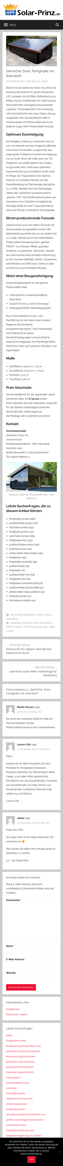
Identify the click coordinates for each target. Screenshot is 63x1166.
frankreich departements (20, 1072)
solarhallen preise (16, 1125)
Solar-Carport (45, 614)
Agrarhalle (15, 622)
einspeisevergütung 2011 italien (23, 1135)
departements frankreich (20, 1067)
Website (11, 972)
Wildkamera (13, 1009)
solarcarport (13, 1077)
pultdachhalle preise (17, 1082)
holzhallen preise (15, 1093)
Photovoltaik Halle (38, 626)
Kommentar (14, 900)
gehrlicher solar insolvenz (20, 1061)
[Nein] (59, 1151)
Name (10, 946)
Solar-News (12, 619)
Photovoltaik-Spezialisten (23, 614)
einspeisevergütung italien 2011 (23, 1046)
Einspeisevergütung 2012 (20, 1130)
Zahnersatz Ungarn (17, 1014)
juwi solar (11, 1088)
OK (31, 1159)
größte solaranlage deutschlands (24, 1119)
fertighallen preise (16, 1040)
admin (44, 81)
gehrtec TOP (21, 626)
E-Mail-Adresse (16, 959)
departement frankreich (19, 1098)
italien (9, 1035)
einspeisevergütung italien (20, 1056)
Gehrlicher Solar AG (32, 622)
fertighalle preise (15, 1109)
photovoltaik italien (16, 1104)
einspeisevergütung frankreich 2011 (26, 1114)
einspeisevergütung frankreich (23, 1051)
